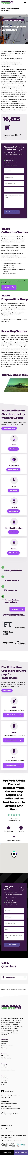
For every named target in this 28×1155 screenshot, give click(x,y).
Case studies (5, 1068)
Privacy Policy (5, 1129)
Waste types (4, 1041)
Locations (4, 1048)
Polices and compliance (8, 1070)
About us (3, 1066)
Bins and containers (6, 1046)
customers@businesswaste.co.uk (10, 1108)
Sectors (3, 1043)
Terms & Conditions (6, 1131)
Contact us (4, 1078)
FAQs (3, 1084)
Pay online (4, 1082)
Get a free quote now (11, 212)
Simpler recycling (6, 1058)
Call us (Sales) (7, 1152)
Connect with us (8, 1091)
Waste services (5, 1056)
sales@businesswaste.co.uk (9, 1103)
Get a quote (4, 1080)
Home (3, 8)
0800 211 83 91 (5, 1098)
